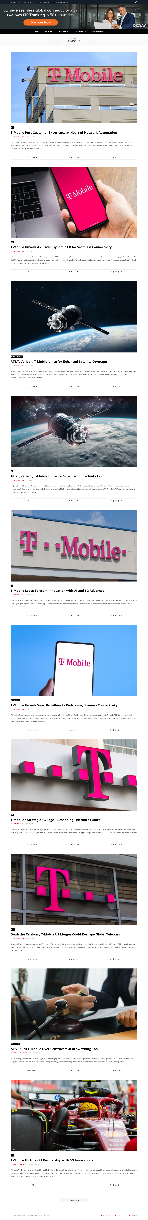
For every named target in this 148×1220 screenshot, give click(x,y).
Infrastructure (16, 356)
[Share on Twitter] (116, 157)
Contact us (45, 1215)
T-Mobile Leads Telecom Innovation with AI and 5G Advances (57, 590)
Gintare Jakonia (18, 136)
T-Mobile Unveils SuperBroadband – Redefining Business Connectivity (64, 705)
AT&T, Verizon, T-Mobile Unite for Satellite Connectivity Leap (57, 476)
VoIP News (48, 31)
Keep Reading (74, 157)
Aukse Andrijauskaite (20, 1053)
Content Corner (97, 31)
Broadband (15, 700)
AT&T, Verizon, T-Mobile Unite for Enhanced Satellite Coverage (59, 361)
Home (37, 31)
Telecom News (63, 31)
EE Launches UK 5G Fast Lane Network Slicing (42, 2)
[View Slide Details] (74, 16)
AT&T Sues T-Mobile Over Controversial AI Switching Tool (55, 1049)
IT (12, 471)
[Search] (110, 31)
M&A (12, 929)
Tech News (80, 31)
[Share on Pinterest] (121, 157)
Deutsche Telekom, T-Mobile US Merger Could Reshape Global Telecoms (66, 934)
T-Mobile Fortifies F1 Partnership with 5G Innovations (52, 1160)
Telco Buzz (15, 1044)
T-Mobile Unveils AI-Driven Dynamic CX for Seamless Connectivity (61, 247)
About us (28, 1215)
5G (12, 127)
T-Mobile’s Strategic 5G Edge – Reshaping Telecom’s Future (55, 820)
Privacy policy (36, 1215)
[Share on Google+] (119, 157)
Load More (73, 1200)
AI (12, 585)
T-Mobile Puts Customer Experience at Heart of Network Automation (64, 132)
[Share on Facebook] (113, 157)
